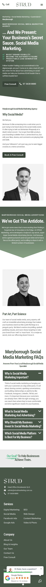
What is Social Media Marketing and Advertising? (20, 413)
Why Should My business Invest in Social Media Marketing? (23, 424)
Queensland (35, 17)
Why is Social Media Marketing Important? (16, 375)
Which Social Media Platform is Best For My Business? (20, 435)
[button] (42, 4)
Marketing (6, 17)
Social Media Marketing (20, 17)
